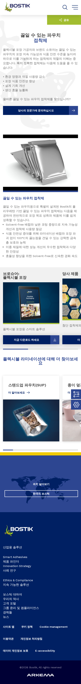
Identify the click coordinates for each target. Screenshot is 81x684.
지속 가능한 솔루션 (16, 584)
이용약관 (8, 638)
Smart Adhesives (15, 557)
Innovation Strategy (17, 566)
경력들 (7, 612)
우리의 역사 (11, 599)
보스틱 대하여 (12, 594)
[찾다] (65, 7)
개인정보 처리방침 (31, 638)
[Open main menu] (75, 7)
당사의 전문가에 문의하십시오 (36, 110)
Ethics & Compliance (18, 580)
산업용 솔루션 (12, 547)
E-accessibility (45, 650)
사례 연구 (9, 570)
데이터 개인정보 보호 (15, 650)
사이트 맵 (8, 626)
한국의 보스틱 (41, 493)
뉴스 (6, 617)
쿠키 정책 (27, 626)
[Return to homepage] (20, 7)
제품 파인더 (11, 561)
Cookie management (53, 626)
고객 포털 (9, 603)
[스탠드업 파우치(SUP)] (31, 408)
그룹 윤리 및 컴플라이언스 (21, 608)
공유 (66, 20)
